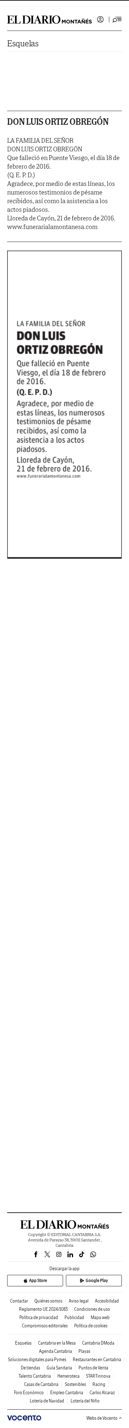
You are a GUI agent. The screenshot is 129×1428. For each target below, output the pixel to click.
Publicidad (74, 1317)
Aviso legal (79, 1301)
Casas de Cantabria (41, 1384)
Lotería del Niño (85, 1401)
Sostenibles (75, 1384)
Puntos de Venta (93, 1367)
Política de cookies (91, 1325)
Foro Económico (29, 1392)
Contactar (19, 1301)
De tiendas (30, 1367)
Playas (84, 1351)
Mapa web (100, 1317)
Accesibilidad (107, 1301)
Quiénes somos (48, 1301)
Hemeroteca (68, 1376)
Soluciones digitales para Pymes (37, 1359)
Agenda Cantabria (55, 1351)
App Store (38, 1280)
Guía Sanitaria (59, 1367)
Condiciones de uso (92, 1309)
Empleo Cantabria (66, 1392)
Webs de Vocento (102, 1418)
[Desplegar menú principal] (117, 19)
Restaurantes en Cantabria (97, 1359)
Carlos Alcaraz (102, 1392)
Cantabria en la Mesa (57, 1343)
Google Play (97, 1280)
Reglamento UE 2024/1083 (43, 1309)
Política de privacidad (38, 1317)
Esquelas (23, 43)
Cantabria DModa (98, 1343)
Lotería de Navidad (47, 1401)
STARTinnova (98, 1376)
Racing (98, 1384)
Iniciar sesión (100, 19)
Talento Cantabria (35, 1376)
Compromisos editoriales (45, 1325)
